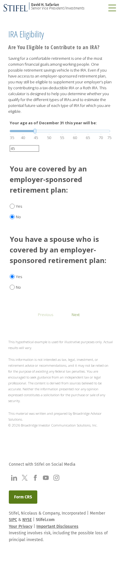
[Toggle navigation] (112, 7)
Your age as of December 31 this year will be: (53, 122)
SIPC (13, 519)
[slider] (60, 131)
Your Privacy (20, 526)
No (18, 216)
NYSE (27, 519)
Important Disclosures (57, 526)
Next (76, 314)
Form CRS (23, 497)
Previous (45, 314)
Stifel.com (45, 519)
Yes (19, 206)
